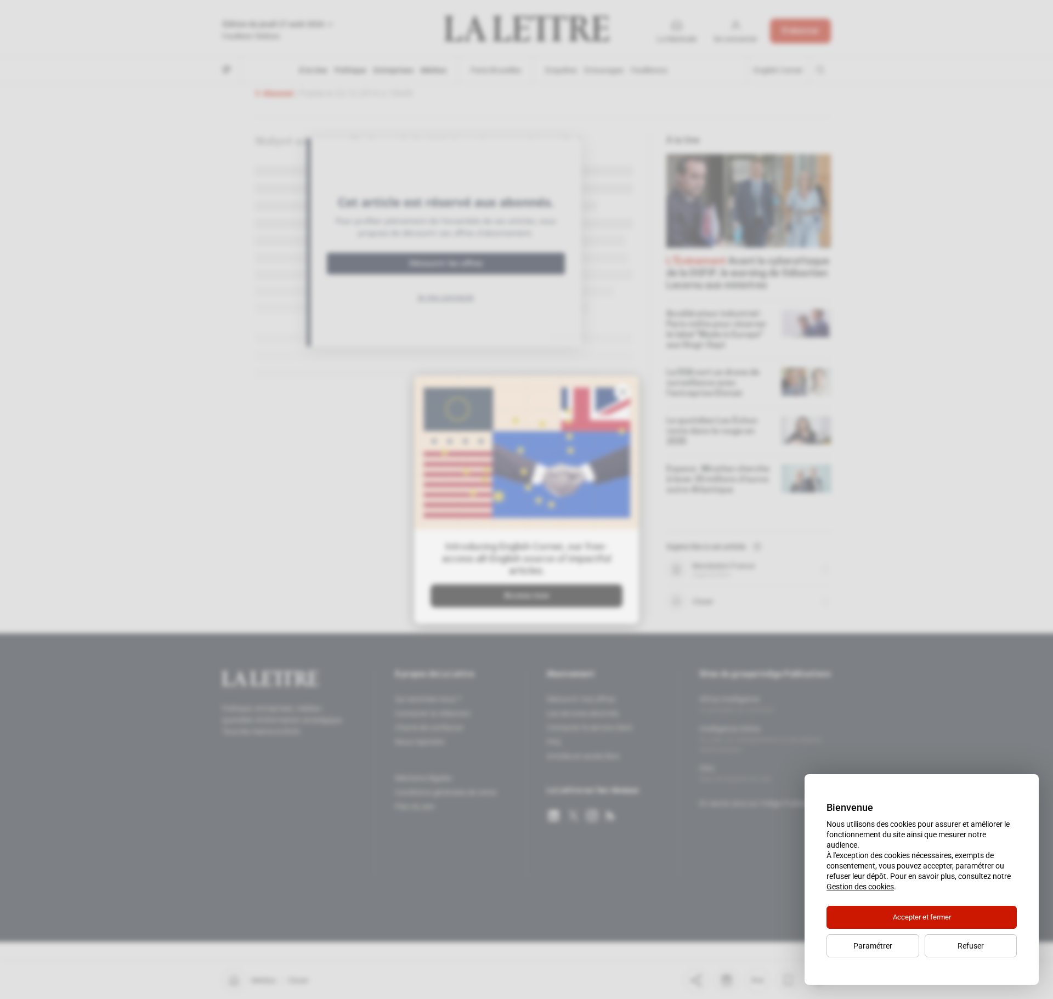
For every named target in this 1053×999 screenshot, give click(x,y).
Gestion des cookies (860, 886)
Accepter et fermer (922, 917)
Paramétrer (872, 945)
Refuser (971, 945)
